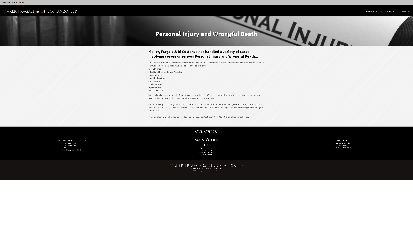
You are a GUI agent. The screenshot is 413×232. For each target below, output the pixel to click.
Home (368, 11)
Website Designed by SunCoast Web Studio (206, 171)
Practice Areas (391, 11)
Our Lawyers (376, 11)
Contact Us (405, 11)
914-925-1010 (20, 3)
